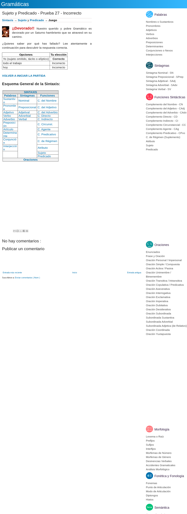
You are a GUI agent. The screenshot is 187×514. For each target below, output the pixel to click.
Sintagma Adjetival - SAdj (161, 81)
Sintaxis (7, 20)
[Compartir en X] (20, 231)
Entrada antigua (134, 272)
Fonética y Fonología (169, 476)
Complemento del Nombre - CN (164, 104)
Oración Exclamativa (158, 297)
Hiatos (149, 499)
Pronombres (153, 25)
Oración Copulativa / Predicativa (165, 284)
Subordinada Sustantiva (160, 317)
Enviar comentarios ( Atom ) (27, 277)
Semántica (161, 507)
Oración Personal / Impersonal (164, 260)
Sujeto (22, 20)
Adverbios (152, 38)
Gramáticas (15, 4)
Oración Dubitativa (157, 305)
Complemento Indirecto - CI (162, 120)
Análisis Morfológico (157, 469)
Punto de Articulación (158, 487)
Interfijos (151, 448)
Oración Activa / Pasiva (159, 268)
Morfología (161, 429)
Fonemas (151, 483)
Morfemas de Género (158, 457)
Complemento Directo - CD (162, 116)
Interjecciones (154, 54)
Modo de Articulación (158, 491)
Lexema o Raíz (155, 436)
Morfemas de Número (159, 453)
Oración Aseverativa (158, 288)
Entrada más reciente (12, 272)
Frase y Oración (155, 256)
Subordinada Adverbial (159, 321)
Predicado (37, 20)
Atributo (150, 141)
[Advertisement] (117, 37)
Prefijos (150, 440)
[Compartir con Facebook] (23, 231)
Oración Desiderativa (158, 309)
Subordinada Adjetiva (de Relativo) (166, 325)
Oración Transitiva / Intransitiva (164, 280)
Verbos (150, 34)
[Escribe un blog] (17, 231)
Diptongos (152, 495)
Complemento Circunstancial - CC (166, 124)
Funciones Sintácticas (169, 97)
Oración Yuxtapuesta (158, 334)
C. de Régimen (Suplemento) (163, 137)
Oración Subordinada (158, 313)
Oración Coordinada (158, 329)
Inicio (74, 272)
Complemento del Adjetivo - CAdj (165, 108)
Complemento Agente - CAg (162, 129)
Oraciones (161, 245)
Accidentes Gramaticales (160, 465)
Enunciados (153, 252)
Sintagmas (161, 65)
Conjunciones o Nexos (159, 50)
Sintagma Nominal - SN (159, 72)
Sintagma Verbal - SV (158, 89)
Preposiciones (154, 42)
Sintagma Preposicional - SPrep (164, 76)
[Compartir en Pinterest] (27, 231)
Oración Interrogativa (158, 293)
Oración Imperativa (157, 301)
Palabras (160, 14)
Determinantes (154, 46)
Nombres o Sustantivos (159, 21)
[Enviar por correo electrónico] (14, 231)
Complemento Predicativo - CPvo (165, 133)
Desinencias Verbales (159, 461)
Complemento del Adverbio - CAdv (166, 112)
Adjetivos (151, 30)
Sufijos (150, 444)
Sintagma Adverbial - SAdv (161, 85)
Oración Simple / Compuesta (163, 264)
